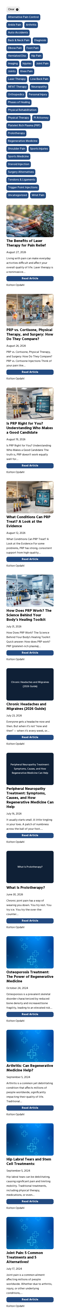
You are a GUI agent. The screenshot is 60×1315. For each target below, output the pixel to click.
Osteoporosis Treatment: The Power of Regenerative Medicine (29, 977)
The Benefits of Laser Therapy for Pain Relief (26, 243)
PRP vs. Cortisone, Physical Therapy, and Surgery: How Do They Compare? (29, 334)
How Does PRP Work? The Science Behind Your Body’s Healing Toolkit (29, 615)
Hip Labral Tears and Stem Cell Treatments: (28, 1161)
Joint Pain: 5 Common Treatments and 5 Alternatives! (24, 1257)
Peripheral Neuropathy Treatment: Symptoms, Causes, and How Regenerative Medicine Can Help (30, 798)
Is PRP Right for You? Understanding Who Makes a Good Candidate (29, 428)
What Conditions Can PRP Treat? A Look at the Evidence (28, 522)
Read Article (30, 278)
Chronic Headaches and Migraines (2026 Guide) (26, 706)
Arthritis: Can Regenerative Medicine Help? (29, 1068)
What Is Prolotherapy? (25, 888)
